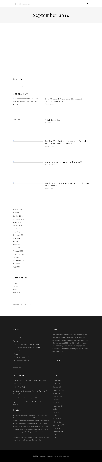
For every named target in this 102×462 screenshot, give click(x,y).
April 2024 (16, 213)
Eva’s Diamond (19, 351)
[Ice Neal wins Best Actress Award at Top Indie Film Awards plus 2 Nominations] (28, 149)
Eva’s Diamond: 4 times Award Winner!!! (63, 162)
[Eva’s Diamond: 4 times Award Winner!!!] (28, 170)
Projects (15, 341)
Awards (15, 286)
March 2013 (17, 248)
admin (29, 55)
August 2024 (17, 210)
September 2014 (18, 235)
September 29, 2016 (50, 165)
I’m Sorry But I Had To (21, 357)
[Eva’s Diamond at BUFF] (31, 41)
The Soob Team (18, 338)
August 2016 (17, 222)
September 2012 (18, 261)
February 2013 (18, 251)
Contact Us (17, 367)
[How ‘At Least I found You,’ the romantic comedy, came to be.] (28, 107)
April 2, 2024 (48, 122)
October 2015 (18, 229)
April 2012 (16, 264)
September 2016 (18, 219)
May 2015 (16, 232)
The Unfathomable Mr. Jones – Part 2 (27, 344)
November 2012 (18, 254)
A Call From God (52, 120)
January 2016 (17, 226)
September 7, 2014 (19, 55)
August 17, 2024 (49, 104)
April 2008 (16, 267)
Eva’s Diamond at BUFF (29, 58)
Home (15, 335)
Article (15, 283)
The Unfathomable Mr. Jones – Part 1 (27, 348)
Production (16, 293)
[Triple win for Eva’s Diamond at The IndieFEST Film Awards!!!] (28, 191)
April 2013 (16, 245)
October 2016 (18, 216)
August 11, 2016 (49, 188)
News (15, 289)
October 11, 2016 (49, 146)
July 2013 (16, 241)
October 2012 (18, 257)
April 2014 (16, 238)
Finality (16, 354)
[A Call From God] (28, 128)
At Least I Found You (21, 360)
